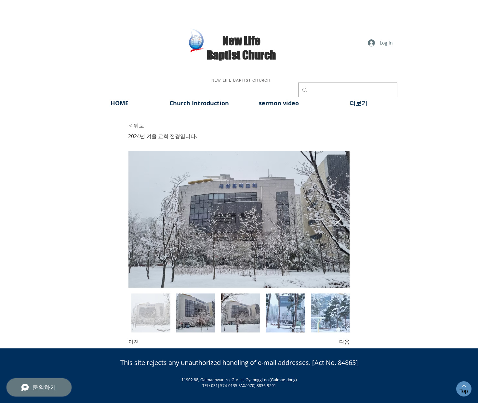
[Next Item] (338, 219)
